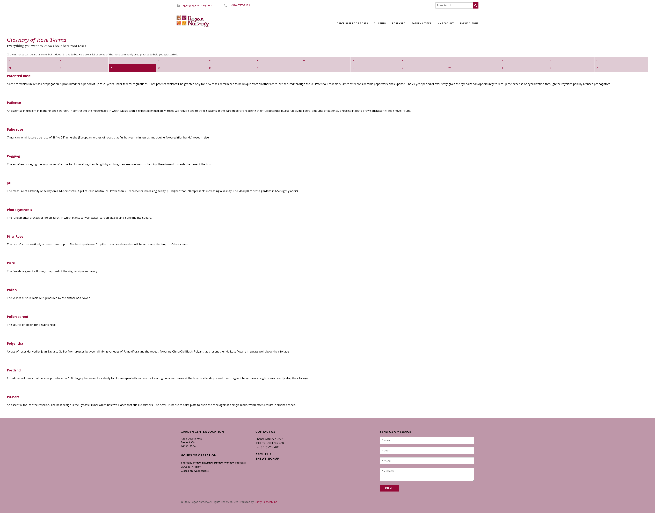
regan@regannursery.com (197, 5)
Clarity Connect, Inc (265, 501)
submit (389, 488)
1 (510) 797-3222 (239, 5)
